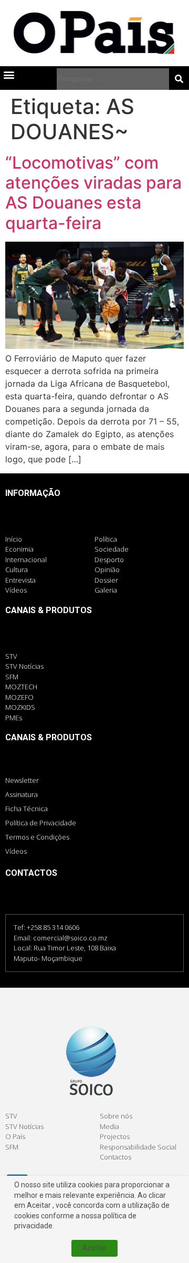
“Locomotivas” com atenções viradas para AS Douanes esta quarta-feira (93, 192)
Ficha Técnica (26, 808)
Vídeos (16, 851)
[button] (8, 75)
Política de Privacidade (40, 822)
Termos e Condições (37, 837)
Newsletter (22, 780)
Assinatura (21, 794)
